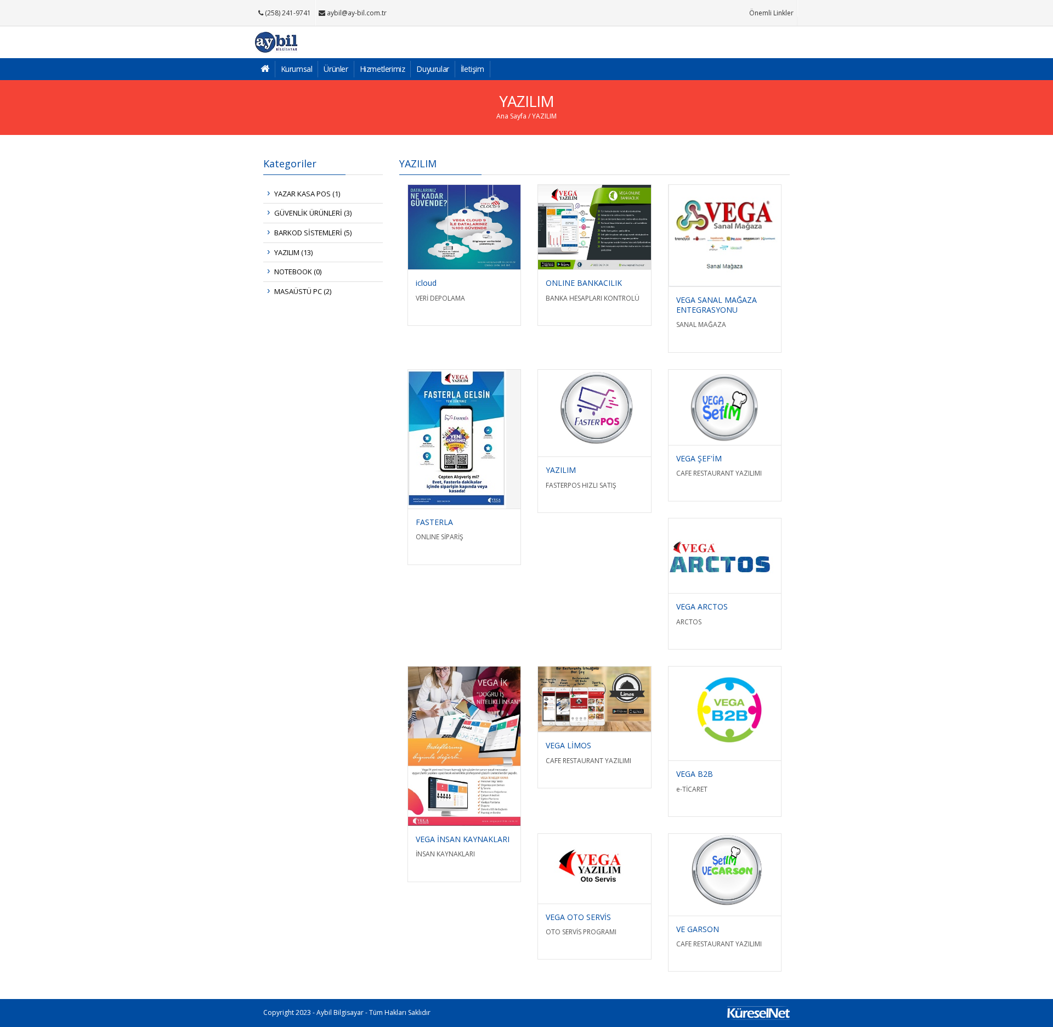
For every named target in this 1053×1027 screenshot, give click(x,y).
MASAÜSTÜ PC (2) (302, 291)
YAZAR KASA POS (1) (307, 194)
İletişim (472, 69)
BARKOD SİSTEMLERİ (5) (313, 233)
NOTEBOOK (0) (297, 271)
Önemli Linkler (771, 13)
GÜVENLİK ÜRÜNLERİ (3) (313, 213)
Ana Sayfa (511, 116)
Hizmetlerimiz (382, 69)
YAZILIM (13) (293, 252)
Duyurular (432, 69)
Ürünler (336, 69)
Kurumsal (297, 69)
